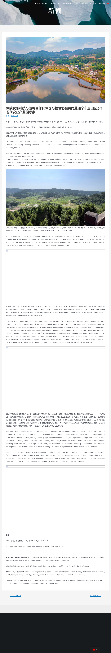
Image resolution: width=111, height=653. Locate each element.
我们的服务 (85, 3)
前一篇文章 (15, 596)
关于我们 (54, 3)
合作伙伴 (76, 3)
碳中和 (44, 3)
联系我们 (102, 3)
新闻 (94, 3)
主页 (38, 3)
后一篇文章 (95, 596)
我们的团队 (65, 3)
